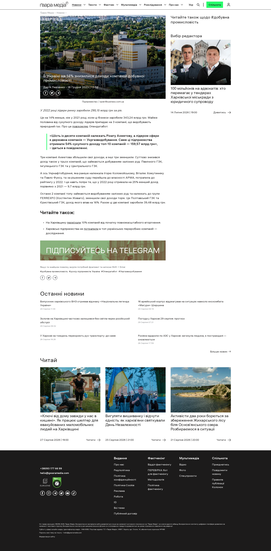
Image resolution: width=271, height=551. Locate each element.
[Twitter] (52, 93)
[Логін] (228, 5)
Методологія (156, 479)
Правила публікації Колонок (218, 483)
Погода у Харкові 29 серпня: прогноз (161, 318)
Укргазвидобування (131, 271)
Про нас (174, 4)
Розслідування (153, 4)
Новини (76, 4)
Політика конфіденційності (125, 478)
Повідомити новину (219, 472)
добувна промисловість (55, 271)
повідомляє (80, 126)
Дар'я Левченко (54, 87)
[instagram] (48, 493)
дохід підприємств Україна (85, 271)
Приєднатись (220, 464)
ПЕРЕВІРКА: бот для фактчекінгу (158, 472)
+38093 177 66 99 (51, 468)
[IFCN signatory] (57, 483)
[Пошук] (198, 4)
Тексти (92, 4)
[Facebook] (45, 93)
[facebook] (42, 493)
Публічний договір (125, 513)
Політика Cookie (124, 485)
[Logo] (54, 5)
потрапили (91, 228)
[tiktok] (74, 493)
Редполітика (122, 470)
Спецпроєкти (188, 476)
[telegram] (55, 493)
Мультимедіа (129, 4)
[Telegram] (58, 93)
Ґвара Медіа (47, 13)
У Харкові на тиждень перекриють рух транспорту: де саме (78, 335)
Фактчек (109, 4)
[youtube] (67, 493)
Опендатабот (110, 271)
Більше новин (218, 351)
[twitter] (61, 493)
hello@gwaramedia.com (54, 473)
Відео (182, 464)
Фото (182, 470)
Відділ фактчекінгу (159, 464)
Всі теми (119, 508)
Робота (118, 496)
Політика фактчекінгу (155, 487)
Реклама (119, 491)
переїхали (74, 222)
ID (115, 502)
